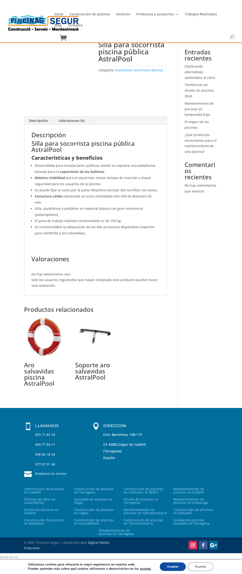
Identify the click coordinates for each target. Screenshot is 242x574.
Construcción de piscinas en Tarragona (94, 490)
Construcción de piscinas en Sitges (94, 511)
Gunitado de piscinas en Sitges (93, 501)
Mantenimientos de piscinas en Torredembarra (145, 511)
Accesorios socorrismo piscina (139, 70)
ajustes (145, 569)
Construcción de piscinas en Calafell (44, 490)
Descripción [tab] (38, 120)
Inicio (59, 14)
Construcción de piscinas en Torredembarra (143, 522)
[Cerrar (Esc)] (16, 557)
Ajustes (200, 566)
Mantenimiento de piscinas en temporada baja (199, 109)
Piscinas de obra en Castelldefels (39, 501)
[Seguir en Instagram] (193, 545)
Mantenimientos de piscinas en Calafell (188, 490)
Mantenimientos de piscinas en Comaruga (190, 501)
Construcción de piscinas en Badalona (44, 522)
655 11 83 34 (45, 434)
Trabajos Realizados (201, 14)
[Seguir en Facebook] (203, 545)
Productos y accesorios (155, 14)
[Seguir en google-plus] (213, 545)
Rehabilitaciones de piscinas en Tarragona (116, 532)
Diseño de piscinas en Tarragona (141, 501)
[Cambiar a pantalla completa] (7, 557)
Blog (58, 25)
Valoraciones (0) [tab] (72, 120)
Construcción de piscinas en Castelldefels (94, 522)
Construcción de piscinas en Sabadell (193, 511)
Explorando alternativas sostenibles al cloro (200, 72)
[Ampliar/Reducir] (2, 557)
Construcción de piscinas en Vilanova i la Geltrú (143, 490)
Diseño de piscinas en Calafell (41, 511)
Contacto (75, 25)
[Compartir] (11, 557)
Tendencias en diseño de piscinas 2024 (199, 90)
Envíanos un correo (50, 473)
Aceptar (173, 566)
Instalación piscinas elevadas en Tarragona (191, 522)
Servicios (123, 14)
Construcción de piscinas (89, 14)
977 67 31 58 (45, 464)
